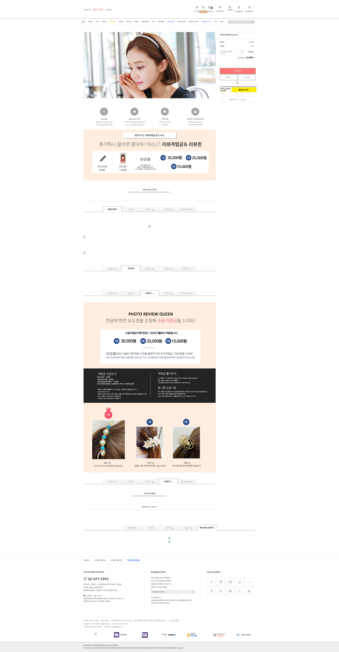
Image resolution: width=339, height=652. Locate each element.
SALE (222, 22)
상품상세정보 (112, 209)
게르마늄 (161, 22)
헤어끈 (128, 22)
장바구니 (229, 77)
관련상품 (131, 209)
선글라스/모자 (193, 22)
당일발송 (108, 10)
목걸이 (136, 22)
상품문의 (167, 209)
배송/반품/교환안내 (187, 209)
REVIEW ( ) (233, 99)
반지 (153, 22)
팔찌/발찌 (145, 22)
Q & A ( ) (243, 99)
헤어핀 (121, 22)
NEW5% (87, 10)
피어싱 (104, 22)
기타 (215, 22)
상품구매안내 (187, 269)
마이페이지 (220, 11)
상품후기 (149, 209)
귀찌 (97, 22)
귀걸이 (90, 22)
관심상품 (247, 77)
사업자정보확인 (174, 621)
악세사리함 (181, 22)
